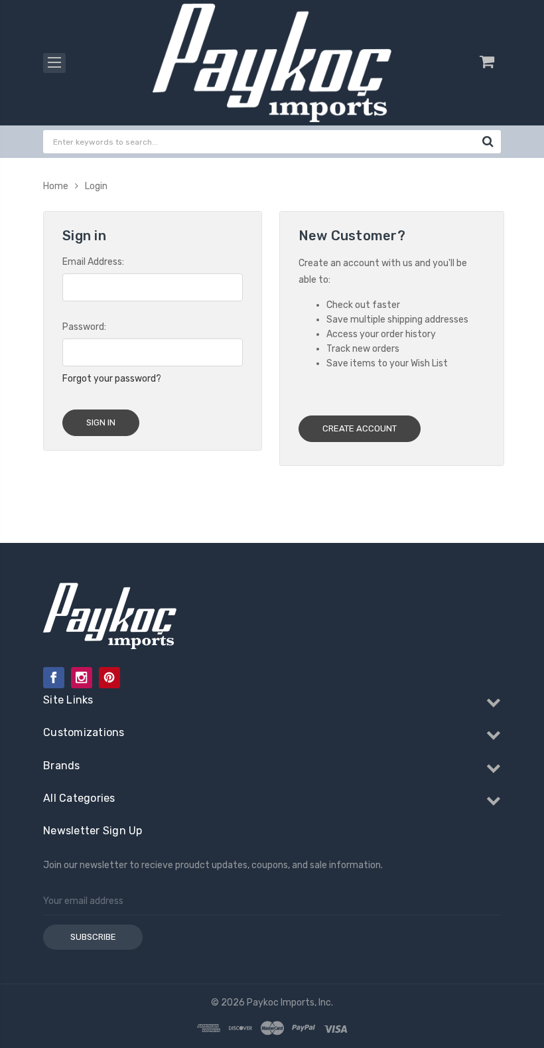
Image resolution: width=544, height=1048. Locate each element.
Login (96, 186)
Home (55, 186)
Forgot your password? (111, 378)
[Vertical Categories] (54, 63)
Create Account (359, 428)
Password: (84, 327)
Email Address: (93, 261)
